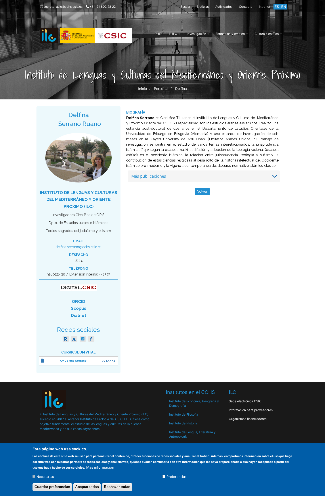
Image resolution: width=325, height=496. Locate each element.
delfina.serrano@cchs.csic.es (78, 247)
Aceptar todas (87, 487)
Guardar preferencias (52, 487)
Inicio (158, 34)
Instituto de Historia (183, 423)
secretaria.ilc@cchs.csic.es (63, 6)
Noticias (203, 6)
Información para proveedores (251, 410)
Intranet (264, 6)
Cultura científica (267, 34)
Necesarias (45, 476)
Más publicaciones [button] (148, 176)
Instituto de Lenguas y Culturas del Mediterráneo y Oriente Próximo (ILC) (78, 199)
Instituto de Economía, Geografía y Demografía (194, 403)
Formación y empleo (231, 34)
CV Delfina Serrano (73, 360)
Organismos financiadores (247, 419)
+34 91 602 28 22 (103, 6)
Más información (100, 467)
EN (283, 6)
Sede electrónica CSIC (245, 401)
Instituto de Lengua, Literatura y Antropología (192, 434)
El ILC (173, 34)
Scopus (78, 308)
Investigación (197, 34)
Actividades (223, 6)
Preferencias (176, 476)
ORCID (78, 301)
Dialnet (78, 315)
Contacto (245, 6)
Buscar (185, 6)
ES (277, 6)
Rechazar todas (117, 487)
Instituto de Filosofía (183, 414)
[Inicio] (88, 35)
